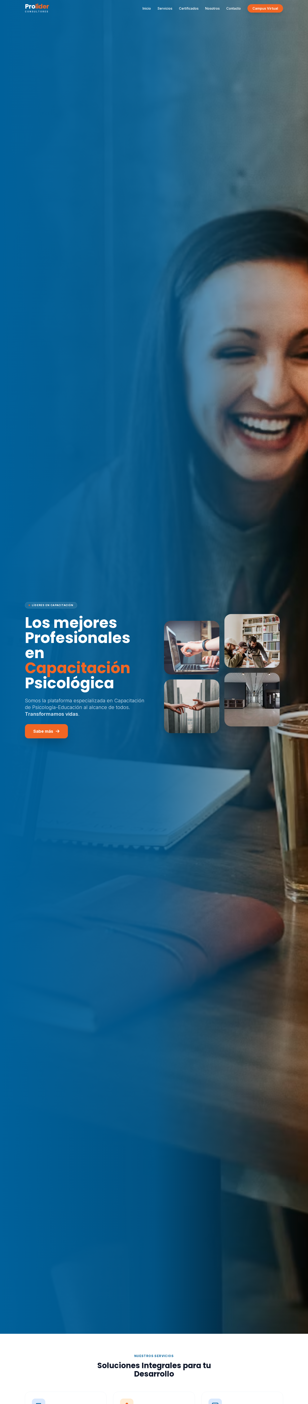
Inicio (146, 8)
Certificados (188, 8)
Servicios (165, 8)
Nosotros (212, 8)
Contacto (233, 8)
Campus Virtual (265, 8)
